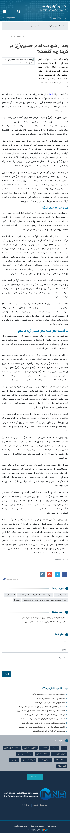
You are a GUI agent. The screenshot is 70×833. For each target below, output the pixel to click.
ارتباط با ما (26, 805)
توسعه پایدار (61, 760)
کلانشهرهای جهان (11, 747)
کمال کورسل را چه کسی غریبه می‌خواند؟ (50, 702)
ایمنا (46, 7)
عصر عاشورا (24, 594)
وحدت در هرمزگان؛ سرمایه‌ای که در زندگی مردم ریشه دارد (43, 723)
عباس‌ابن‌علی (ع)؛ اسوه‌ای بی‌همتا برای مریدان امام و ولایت (42, 621)
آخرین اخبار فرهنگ (52, 689)
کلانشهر (44, 747)
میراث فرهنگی (36, 26)
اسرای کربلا (10, 594)
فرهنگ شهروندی (24, 754)
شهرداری (14, 760)
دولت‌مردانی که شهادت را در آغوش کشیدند (49, 731)
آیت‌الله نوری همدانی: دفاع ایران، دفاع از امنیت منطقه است (42, 718)
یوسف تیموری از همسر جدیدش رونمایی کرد (48, 694)
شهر (64, 747)
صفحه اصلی (60, 26)
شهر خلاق (62, 766)
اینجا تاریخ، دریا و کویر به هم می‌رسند (51, 698)
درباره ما (43, 805)
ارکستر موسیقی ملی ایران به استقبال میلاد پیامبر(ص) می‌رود (42, 727)
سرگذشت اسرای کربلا (42, 594)
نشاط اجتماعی (42, 754)
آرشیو (35, 805)
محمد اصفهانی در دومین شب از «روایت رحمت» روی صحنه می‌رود (41, 710)
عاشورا (17, 600)
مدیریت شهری (30, 747)
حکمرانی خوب (45, 760)
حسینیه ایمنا (61, 594)
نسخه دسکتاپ (35, 777)
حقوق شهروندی (59, 754)
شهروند (55, 747)
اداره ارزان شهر (28, 760)
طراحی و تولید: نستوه (34, 829)
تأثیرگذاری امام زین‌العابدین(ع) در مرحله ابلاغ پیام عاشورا (43, 617)
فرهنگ (49, 26)
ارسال (6, 674)
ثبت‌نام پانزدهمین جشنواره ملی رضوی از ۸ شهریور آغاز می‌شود (42, 706)
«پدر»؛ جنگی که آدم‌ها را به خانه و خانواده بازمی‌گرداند (45, 714)
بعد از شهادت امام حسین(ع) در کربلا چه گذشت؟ (38, 48)
